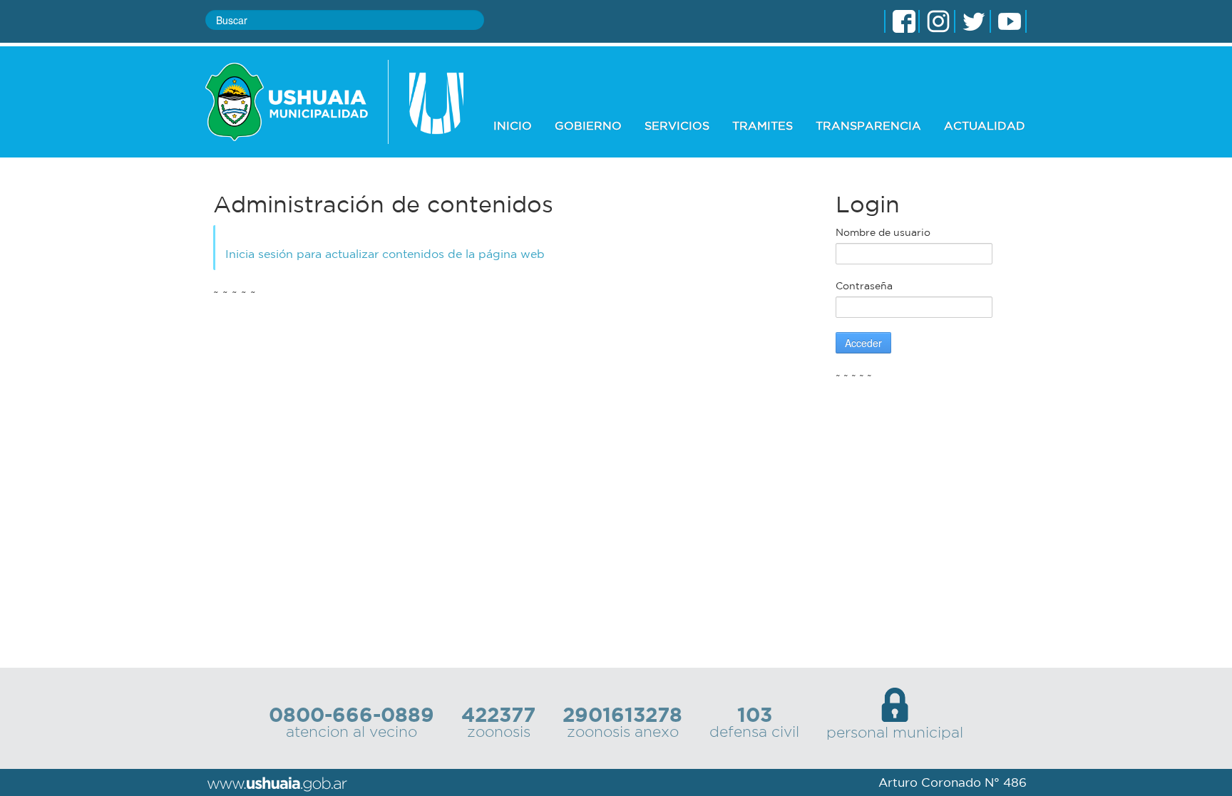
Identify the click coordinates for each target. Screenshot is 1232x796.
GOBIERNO (588, 125)
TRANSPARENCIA (868, 125)
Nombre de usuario (883, 232)
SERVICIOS (677, 125)
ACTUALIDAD (984, 125)
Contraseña (864, 285)
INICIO (512, 125)
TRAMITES (762, 125)
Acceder (863, 343)
